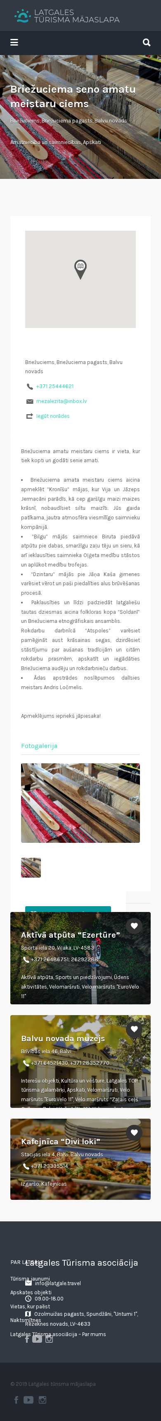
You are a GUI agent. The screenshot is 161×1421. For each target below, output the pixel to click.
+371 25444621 (54, 386)
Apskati (92, 142)
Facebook (16, 1400)
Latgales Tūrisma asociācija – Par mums (58, 1334)
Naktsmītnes (25, 1320)
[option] (80, 803)
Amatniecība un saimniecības (45, 142)
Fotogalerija (39, 746)
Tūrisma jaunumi (30, 1279)
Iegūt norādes (53, 416)
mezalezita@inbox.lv (61, 401)
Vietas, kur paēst (30, 1306)
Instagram (42, 1400)
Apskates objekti (31, 1292)
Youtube (28, 1400)
